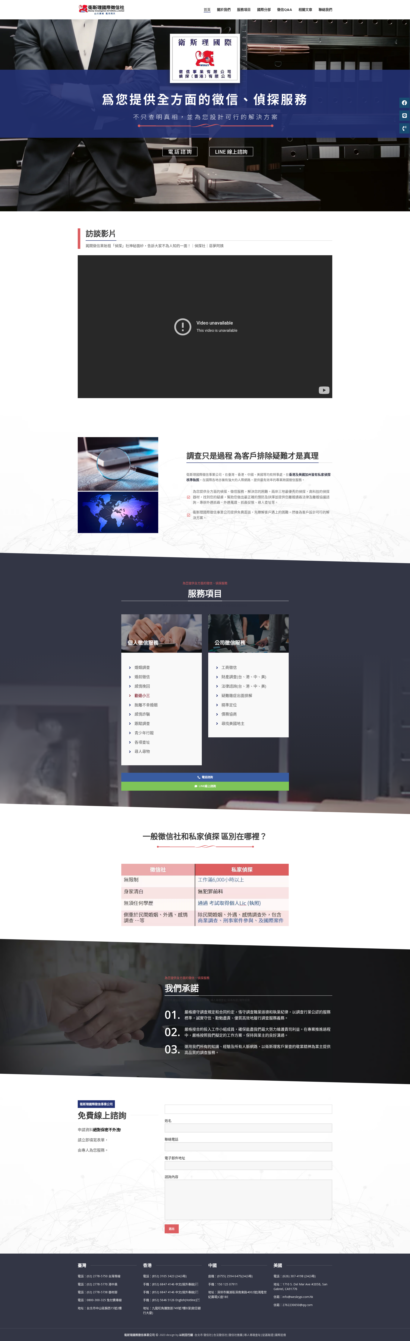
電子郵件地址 (175, 1158)
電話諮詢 (207, 777)
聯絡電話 (171, 1139)
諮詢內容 (171, 1176)
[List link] (107, 1276)
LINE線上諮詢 (207, 786)
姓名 (168, 1120)
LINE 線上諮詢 (231, 151)
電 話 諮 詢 (180, 151)
